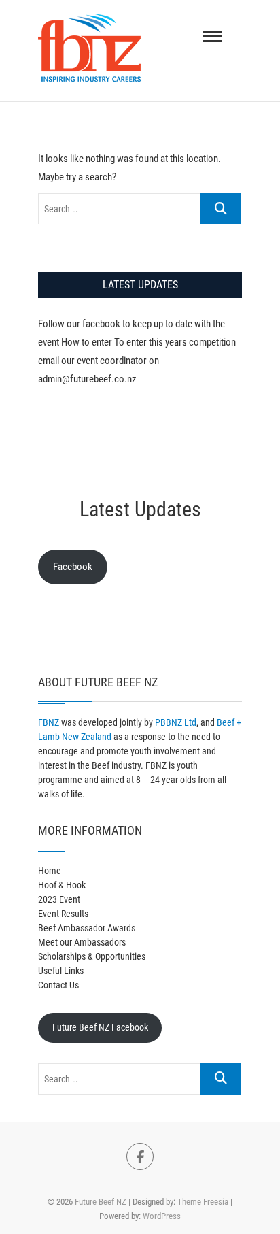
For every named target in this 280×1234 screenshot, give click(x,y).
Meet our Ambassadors (82, 942)
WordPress (162, 1216)
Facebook (72, 567)
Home (49, 870)
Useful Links (61, 970)
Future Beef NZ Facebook (100, 1027)
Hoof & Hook (62, 885)
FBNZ (48, 722)
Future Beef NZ (100, 1202)
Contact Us (58, 985)
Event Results (63, 913)
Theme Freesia (202, 1202)
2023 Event (59, 899)
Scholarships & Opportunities (91, 956)
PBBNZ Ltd (175, 722)
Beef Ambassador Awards (86, 927)
